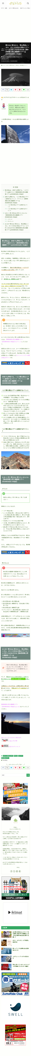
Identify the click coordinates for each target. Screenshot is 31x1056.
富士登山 (5, 760)
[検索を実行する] (28, 775)
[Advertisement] (15, 26)
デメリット (11, 221)
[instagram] (17, 871)
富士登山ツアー (5, 58)
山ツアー (19, 56)
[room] (20, 871)
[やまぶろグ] (15, 3)
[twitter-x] (14, 871)
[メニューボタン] (3, 3)
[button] (3, 89)
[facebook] (11, 871)
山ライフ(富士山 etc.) (7, 56)
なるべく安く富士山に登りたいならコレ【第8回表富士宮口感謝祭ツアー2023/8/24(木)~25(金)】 (16, 215)
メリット (10, 219)
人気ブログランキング (14, 746)
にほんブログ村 (13, 740)
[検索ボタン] (28, 3)
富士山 (15, 56)
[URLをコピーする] (28, 89)
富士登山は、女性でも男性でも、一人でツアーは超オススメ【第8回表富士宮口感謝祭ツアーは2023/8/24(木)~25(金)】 (17, 192)
